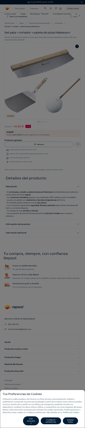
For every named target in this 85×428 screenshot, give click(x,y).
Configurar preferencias (51, 421)
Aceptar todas (70, 421)
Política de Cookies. (71, 412)
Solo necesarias (31, 421)
